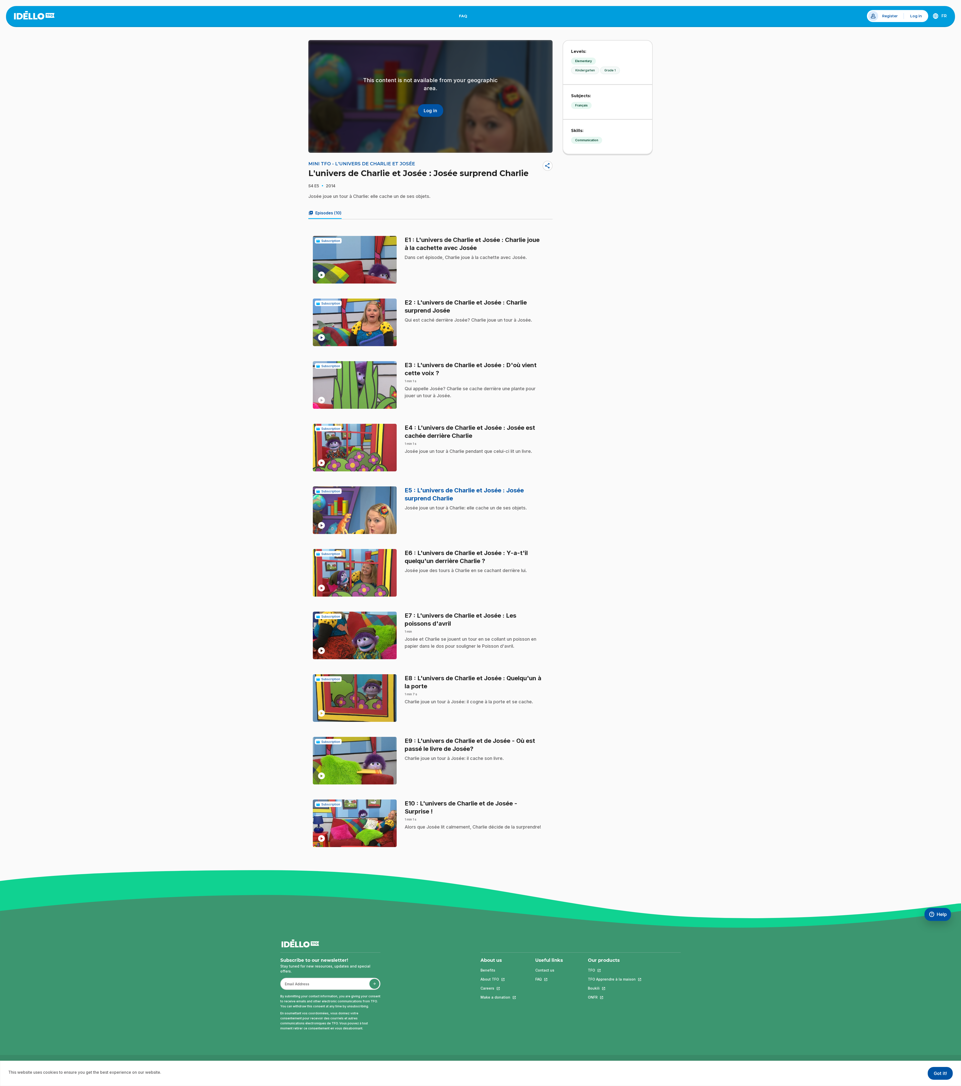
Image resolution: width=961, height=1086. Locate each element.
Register (890, 16)
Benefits (487, 970)
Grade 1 (610, 70)
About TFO (495, 979)
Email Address (295, 986)
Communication (586, 140)
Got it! (940, 1073)
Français (581, 105)
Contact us (544, 970)
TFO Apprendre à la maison (612, 979)
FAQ (465, 17)
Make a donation (495, 997)
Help (940, 915)
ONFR (612, 997)
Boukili (612, 988)
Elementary (583, 61)
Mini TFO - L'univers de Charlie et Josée (361, 164)
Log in (916, 16)
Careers (495, 988)
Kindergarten (585, 70)
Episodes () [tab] (325, 213)
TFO (612, 970)
